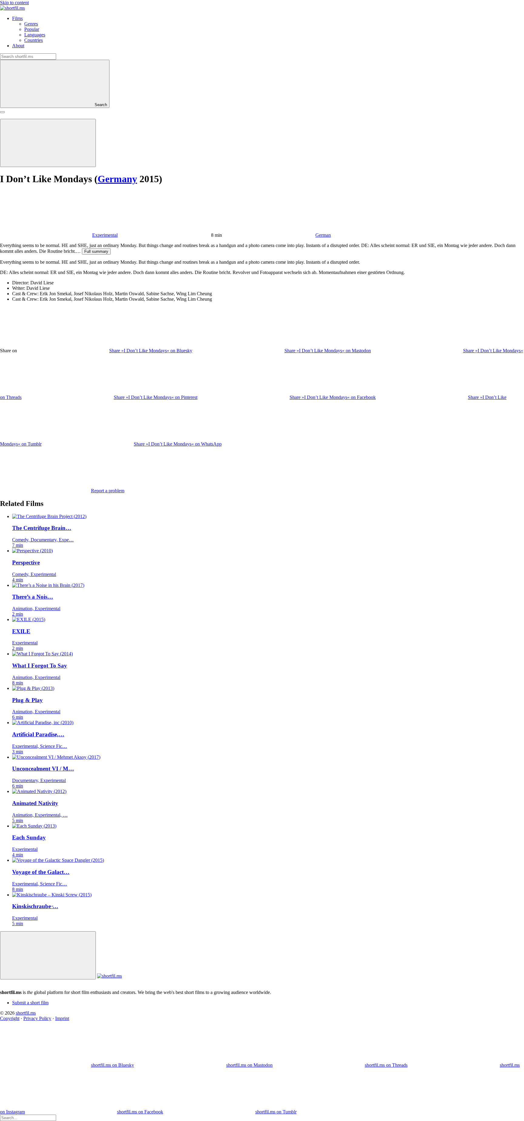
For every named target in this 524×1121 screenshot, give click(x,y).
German (323, 235)
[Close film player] (48, 955)
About (18, 45)
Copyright (9, 1018)
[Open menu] (2, 112)
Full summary (96, 251)
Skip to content (14, 2)
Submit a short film (30, 1002)
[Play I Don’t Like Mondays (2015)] (48, 143)
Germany (117, 178)
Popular (31, 29)
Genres (31, 23)
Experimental (105, 235)
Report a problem (107, 490)
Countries (33, 40)
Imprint (62, 1018)
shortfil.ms (26, 1013)
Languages (34, 34)
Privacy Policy (37, 1018)
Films (17, 18)
